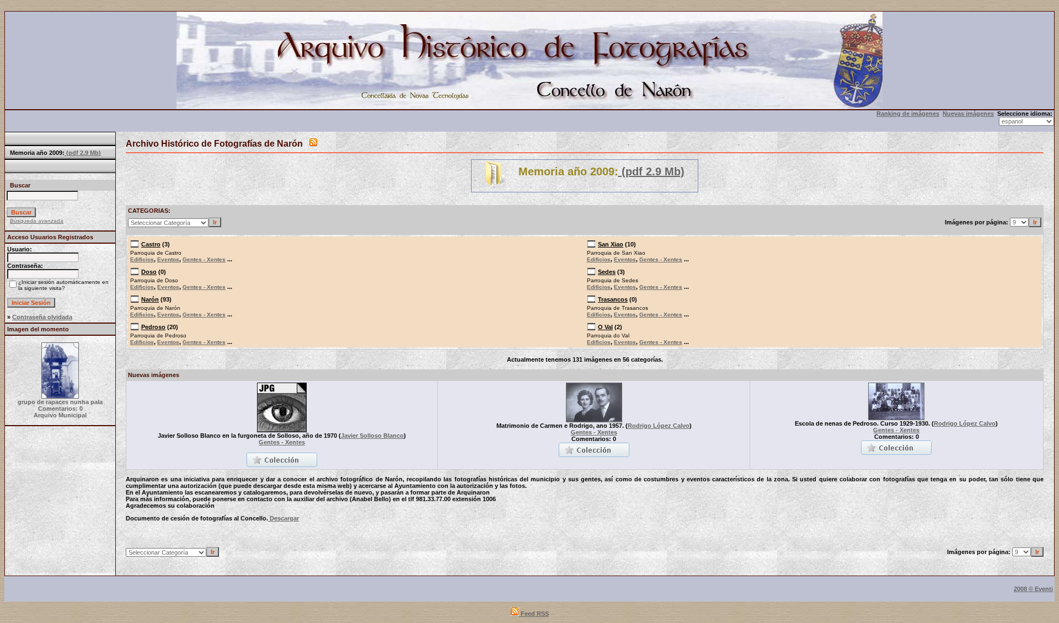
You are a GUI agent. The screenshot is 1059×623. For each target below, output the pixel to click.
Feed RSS (534, 613)
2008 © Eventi (1033, 589)
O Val (605, 327)
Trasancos (613, 299)
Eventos (168, 259)
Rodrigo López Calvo (658, 425)
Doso (149, 271)
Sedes (607, 271)
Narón (150, 299)
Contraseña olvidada (42, 317)
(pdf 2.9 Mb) (83, 152)
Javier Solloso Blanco (372, 435)
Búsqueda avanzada (36, 221)
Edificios (142, 259)
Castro (151, 244)
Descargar (283, 518)
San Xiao (610, 244)
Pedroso (153, 327)
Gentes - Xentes (204, 259)
